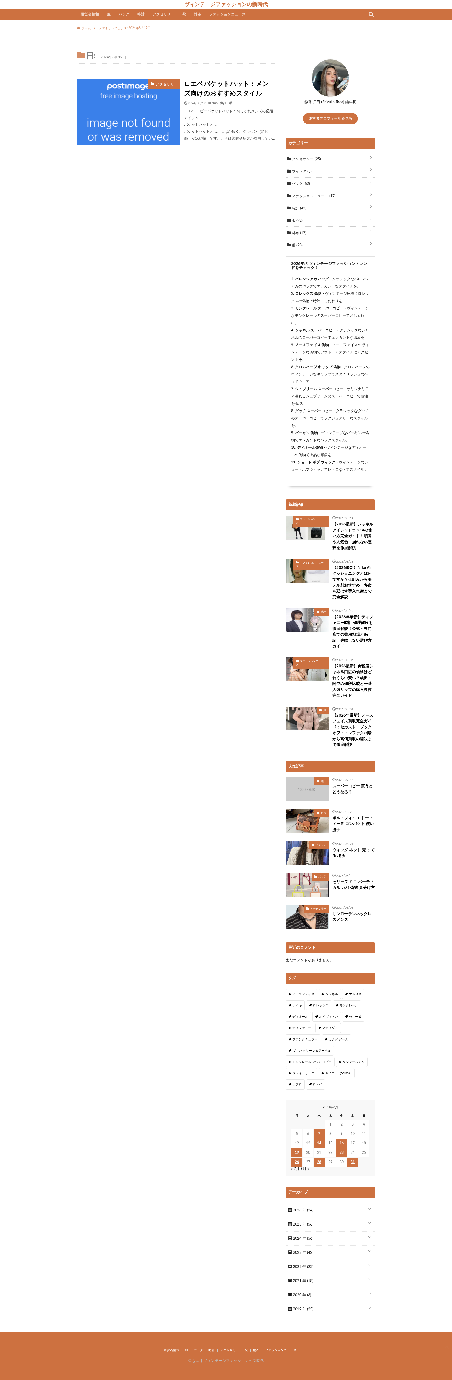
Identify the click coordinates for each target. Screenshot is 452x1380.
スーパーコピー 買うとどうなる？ (352, 789)
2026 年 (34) (302, 1210)
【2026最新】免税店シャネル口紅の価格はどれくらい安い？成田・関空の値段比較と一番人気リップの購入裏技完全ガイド (352, 681)
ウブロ (297, 1084)
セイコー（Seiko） (338, 1073)
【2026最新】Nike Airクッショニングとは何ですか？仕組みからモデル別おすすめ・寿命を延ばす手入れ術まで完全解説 (352, 582)
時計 (141, 14)
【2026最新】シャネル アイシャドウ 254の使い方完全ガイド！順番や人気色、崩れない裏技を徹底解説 (352, 536)
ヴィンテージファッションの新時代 (226, 4)
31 (353, 1162)
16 (342, 1143)
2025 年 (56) (302, 1224)
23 (342, 1153)
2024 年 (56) (302, 1238)
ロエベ (317, 1084)
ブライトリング (303, 1073)
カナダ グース (338, 1039)
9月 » (305, 1169)
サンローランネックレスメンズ (352, 917)
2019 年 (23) (302, 1309)
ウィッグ (301, 171)
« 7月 (295, 1169)
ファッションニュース (227, 14)
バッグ (123, 14)
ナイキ (297, 1005)
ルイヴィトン (328, 1016)
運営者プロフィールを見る (330, 118)
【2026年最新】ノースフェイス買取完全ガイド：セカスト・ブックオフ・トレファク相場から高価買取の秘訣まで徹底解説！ (352, 730)
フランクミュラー (305, 1039)
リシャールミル (354, 1061)
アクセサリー (163, 14)
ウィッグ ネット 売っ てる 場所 (353, 853)
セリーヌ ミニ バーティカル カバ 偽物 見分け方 (353, 885)
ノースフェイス (303, 994)
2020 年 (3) (301, 1295)
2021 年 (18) (302, 1281)
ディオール (300, 1016)
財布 (197, 14)
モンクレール (349, 1005)
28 (319, 1162)
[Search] (371, 14)
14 (319, 1143)
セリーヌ (355, 1016)
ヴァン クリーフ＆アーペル (311, 1050)
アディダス (330, 1027)
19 (297, 1153)
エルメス (355, 994)
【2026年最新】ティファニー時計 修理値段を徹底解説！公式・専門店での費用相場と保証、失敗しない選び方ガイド (352, 632)
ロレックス (321, 1005)
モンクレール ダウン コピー (312, 1061)
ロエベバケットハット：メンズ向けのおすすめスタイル (226, 89)
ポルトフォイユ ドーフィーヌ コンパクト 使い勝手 (353, 824)
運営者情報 (90, 14)
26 (297, 1162)
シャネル (331, 994)
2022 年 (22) (302, 1267)
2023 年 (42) (302, 1253)
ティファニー (301, 1027)
